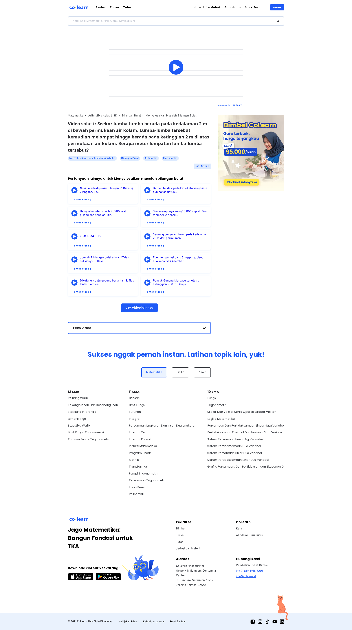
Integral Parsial (140, 439)
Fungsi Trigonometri (143, 473)
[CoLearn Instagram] (260, 621)
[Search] (276, 21)
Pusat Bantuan (178, 621)
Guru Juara (232, 7)
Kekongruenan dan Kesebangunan (93, 405)
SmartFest (252, 7)
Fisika (180, 372)
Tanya (114, 7)
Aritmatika (151, 158)
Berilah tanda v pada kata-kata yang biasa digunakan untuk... (180, 190)
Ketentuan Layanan (154, 621)
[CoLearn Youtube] (274, 621)
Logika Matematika (221, 419)
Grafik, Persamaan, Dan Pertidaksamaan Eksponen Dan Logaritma (255, 466)
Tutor (127, 7)
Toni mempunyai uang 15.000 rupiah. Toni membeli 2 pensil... (180, 213)
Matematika (75, 116)
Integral (134, 419)
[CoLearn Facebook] (252, 621)
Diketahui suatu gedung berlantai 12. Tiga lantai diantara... (107, 282)
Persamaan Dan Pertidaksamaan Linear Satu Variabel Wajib (250, 425)
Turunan (135, 412)
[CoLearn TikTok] (267, 621)
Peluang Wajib (78, 398)
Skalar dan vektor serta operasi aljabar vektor (241, 412)
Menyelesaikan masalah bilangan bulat (171, 116)
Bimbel (100, 7)
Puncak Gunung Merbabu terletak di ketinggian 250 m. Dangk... (176, 282)
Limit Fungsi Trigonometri (86, 432)
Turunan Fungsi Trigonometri (88, 439)
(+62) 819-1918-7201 (249, 571)
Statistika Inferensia (82, 412)
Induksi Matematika (143, 446)
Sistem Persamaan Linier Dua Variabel (234, 453)
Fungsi (211, 398)
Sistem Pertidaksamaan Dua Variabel (234, 446)
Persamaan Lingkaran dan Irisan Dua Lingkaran (162, 425)
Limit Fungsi (137, 405)
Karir (239, 529)
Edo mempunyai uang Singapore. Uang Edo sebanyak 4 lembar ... (178, 259)
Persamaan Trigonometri (147, 480)
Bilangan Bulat (131, 116)
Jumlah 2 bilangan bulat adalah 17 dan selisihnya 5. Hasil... (104, 259)
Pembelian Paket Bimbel (252, 565)
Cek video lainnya (139, 307)
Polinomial (136, 494)
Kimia (202, 372)
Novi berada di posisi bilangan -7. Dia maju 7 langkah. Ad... (107, 190)
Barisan (134, 398)
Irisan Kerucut (139, 487)
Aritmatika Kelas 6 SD (102, 116)
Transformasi (138, 466)
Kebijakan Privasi (129, 621)
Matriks (134, 460)
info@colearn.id (246, 576)
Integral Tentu (139, 432)
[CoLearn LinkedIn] (282, 621)
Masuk (277, 7)
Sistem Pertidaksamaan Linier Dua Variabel (238, 460)
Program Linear (140, 453)
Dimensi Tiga (77, 419)
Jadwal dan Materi (207, 7)
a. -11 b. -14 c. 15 (90, 236)
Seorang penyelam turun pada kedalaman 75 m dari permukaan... (180, 236)
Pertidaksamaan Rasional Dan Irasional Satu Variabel (245, 432)
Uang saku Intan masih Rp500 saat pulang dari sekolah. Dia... (103, 213)
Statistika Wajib (79, 425)
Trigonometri (216, 405)
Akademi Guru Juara (249, 535)
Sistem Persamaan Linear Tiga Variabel (235, 439)
